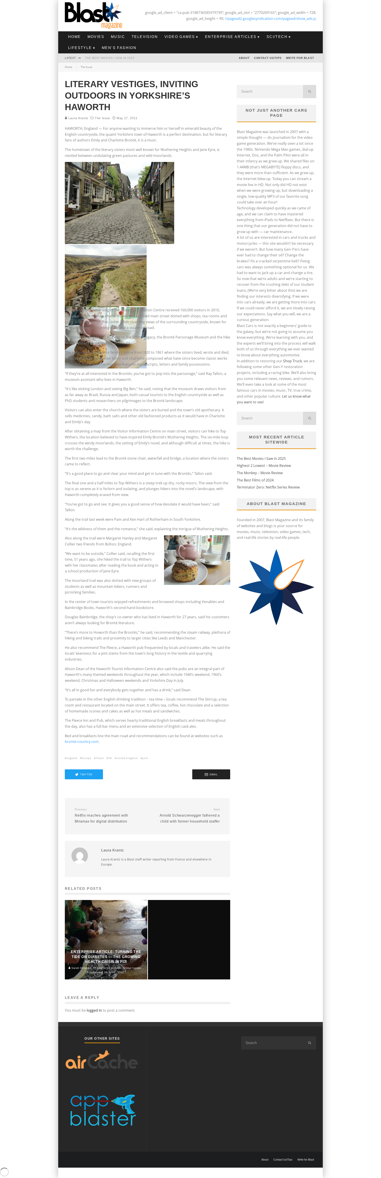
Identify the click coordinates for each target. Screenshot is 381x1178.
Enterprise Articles (231, 37)
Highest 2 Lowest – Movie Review (264, 465)
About (244, 58)
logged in (94, 1010)
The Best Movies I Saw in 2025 (109, 58)
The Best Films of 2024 (255, 480)
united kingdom (127, 758)
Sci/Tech (277, 37)
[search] (309, 91)
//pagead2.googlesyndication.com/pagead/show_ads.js (270, 18)
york (145, 758)
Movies (96, 37)
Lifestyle (80, 48)
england (72, 758)
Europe (86, 758)
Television (145, 37)
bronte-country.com (82, 741)
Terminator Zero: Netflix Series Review (268, 487)
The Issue (102, 118)
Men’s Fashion (119, 48)
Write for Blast (300, 58)
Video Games (179, 37)
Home (74, 37)
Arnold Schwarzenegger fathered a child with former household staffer (190, 815)
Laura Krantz (77, 118)
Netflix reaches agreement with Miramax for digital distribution (101, 815)
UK (110, 758)
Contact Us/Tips (268, 58)
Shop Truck (292, 361)
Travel (100, 758)
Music (118, 37)
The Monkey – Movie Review (260, 472)
